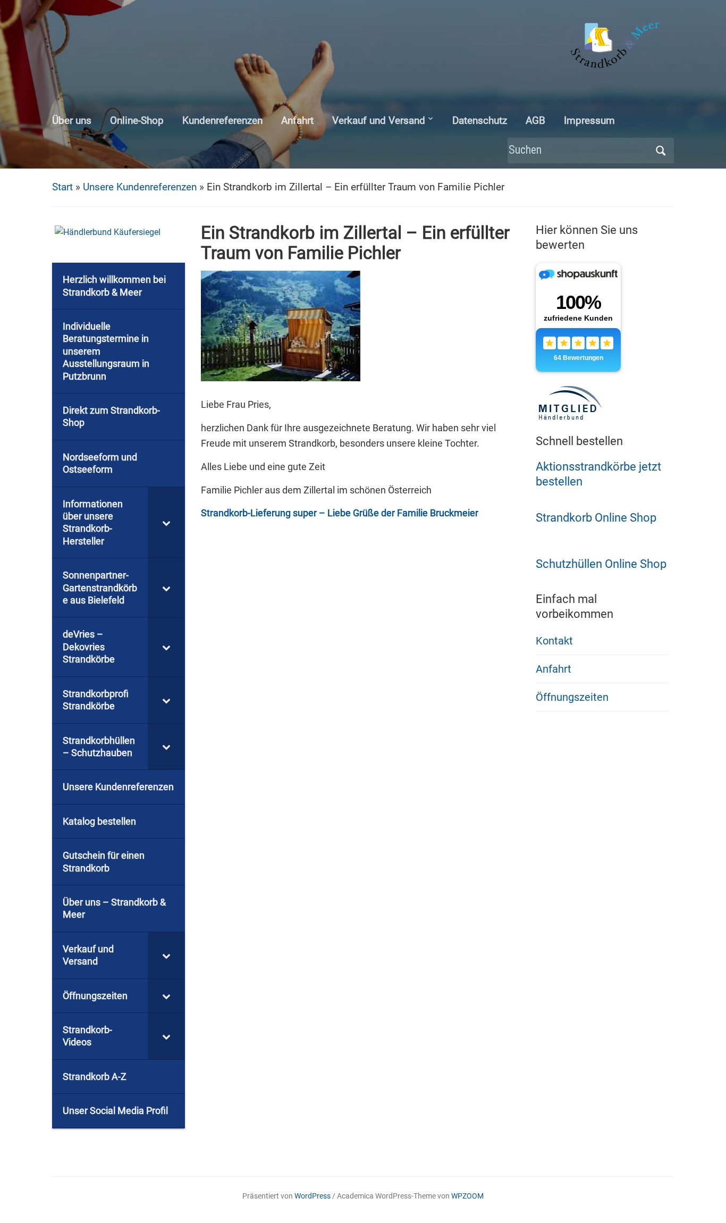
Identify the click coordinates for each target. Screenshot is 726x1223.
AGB (535, 120)
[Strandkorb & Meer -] (616, 47)
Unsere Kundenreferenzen (140, 187)
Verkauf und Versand (378, 120)
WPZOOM (467, 1196)
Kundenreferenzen (222, 120)
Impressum (589, 120)
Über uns (71, 120)
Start (62, 187)
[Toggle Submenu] (166, 522)
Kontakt (554, 640)
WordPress (312, 1196)
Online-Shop (137, 120)
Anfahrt (297, 120)
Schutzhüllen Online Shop (601, 564)
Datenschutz (479, 120)
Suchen (661, 151)
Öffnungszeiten (572, 697)
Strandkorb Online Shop (596, 517)
